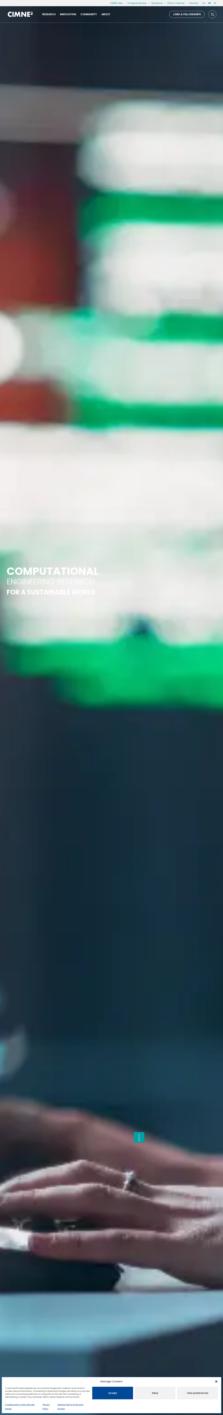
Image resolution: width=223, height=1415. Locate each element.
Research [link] (49, 14)
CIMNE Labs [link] (116, 3)
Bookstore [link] (157, 3)
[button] (216, 1381)
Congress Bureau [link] (137, 3)
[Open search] (212, 14)
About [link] (105, 14)
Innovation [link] (68, 14)
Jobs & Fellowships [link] (187, 14)
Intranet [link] (193, 3)
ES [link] (215, 3)
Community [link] (88, 14)
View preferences (197, 1393)
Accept (112, 1393)
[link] (20, 14)
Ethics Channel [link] (175, 3)
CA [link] (203, 3)
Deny (155, 1393)
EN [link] (209, 3)
